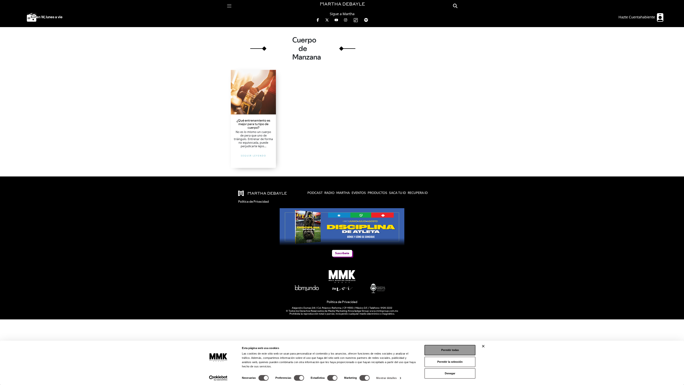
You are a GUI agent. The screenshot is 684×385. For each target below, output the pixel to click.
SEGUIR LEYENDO (253, 155)
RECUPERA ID (418, 193)
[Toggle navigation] (229, 6)
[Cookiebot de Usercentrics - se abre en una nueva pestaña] (218, 378)
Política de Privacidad (342, 302)
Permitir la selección (450, 361)
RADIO (329, 193)
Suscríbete (342, 253)
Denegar (450, 373)
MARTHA (343, 193)
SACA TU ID (397, 193)
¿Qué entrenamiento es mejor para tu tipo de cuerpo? (253, 124)
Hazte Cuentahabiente (637, 17)
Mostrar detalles (386, 377)
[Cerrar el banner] (483, 346)
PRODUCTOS (377, 193)
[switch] (299, 378)
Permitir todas (450, 349)
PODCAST (315, 193)
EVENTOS (359, 193)
